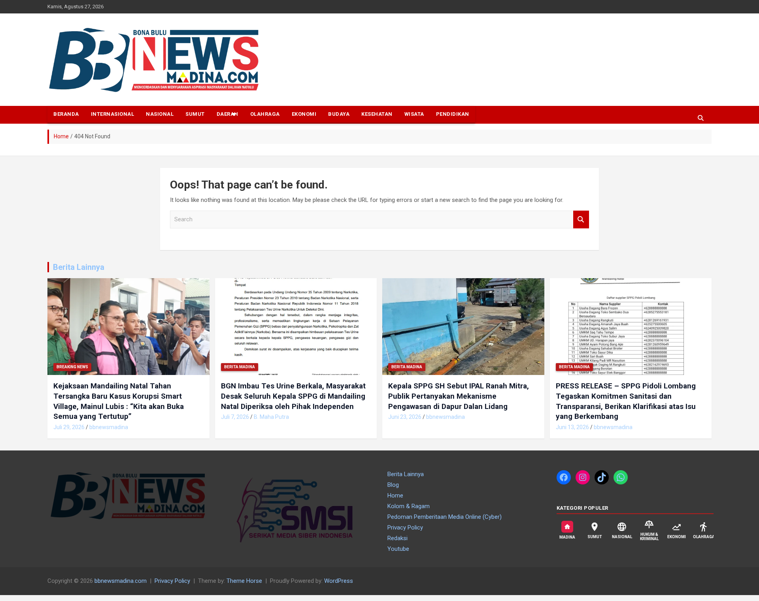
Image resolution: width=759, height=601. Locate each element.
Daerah (227, 114)
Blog (393, 484)
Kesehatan (377, 114)
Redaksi (397, 538)
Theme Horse (244, 580)
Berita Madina (239, 367)
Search (581, 219)
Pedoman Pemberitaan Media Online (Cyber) (444, 516)
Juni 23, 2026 (404, 417)
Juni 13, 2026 (572, 427)
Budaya (338, 114)
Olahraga (265, 114)
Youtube (398, 548)
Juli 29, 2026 (69, 427)
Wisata (414, 114)
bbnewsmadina (108, 427)
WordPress (338, 580)
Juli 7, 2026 (235, 417)
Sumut (195, 114)
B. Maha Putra (271, 417)
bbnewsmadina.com (120, 580)
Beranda (66, 114)
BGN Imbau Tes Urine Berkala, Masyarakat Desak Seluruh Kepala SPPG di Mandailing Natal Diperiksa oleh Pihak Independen (293, 396)
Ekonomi (304, 114)
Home (395, 495)
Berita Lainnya (78, 267)
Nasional (160, 114)
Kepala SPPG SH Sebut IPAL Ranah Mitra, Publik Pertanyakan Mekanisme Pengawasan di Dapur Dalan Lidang (458, 396)
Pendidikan (452, 114)
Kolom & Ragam (408, 506)
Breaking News (72, 367)
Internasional (112, 114)
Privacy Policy (405, 527)
